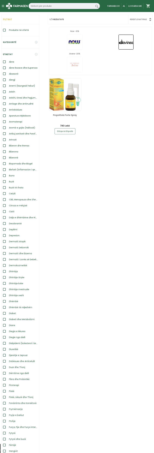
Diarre (12, 325)
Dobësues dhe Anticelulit (22, 361)
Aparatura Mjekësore (20, 115)
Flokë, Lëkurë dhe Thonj (21, 397)
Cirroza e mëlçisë (18, 205)
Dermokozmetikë (18, 265)
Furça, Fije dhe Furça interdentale (23, 427)
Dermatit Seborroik (19, 247)
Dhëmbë (13, 301)
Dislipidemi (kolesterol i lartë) (23, 343)
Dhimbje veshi (16, 295)
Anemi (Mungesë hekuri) (22, 85)
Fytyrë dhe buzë (17, 439)
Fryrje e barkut (16, 415)
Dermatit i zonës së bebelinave (23, 259)
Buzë (11, 181)
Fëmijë (12, 445)
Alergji (12, 79)
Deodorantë (15, 223)
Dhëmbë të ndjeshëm (20, 307)
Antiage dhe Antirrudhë (21, 103)
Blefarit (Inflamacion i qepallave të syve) (23, 169)
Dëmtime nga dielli (19, 373)
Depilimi (13, 229)
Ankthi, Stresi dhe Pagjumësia (23, 97)
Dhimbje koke (16, 283)
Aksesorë (13, 73)
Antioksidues (15, 109)
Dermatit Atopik (17, 241)
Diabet (12, 313)
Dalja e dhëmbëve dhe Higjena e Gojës (23, 217)
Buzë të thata (16, 187)
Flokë (11, 391)
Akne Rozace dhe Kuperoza (23, 67)
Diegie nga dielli (17, 337)
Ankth (12, 91)
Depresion (14, 235)
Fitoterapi (14, 385)
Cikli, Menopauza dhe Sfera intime (23, 199)
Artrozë (13, 139)
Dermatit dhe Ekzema (20, 253)
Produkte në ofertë (19, 30)
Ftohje (12, 421)
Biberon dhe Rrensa (19, 145)
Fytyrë (12, 433)
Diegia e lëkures (17, 331)
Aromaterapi (15, 121)
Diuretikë (13, 349)
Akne (11, 61)
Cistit (11, 211)
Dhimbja (13, 271)
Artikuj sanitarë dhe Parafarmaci (23, 133)
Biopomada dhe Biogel (20, 163)
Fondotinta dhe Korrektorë (23, 403)
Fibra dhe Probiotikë (19, 379)
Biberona (13, 151)
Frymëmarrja (16, 409)
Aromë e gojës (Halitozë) (22, 127)
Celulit (12, 193)
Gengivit (13, 451)
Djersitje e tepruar (18, 355)
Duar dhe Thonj (17, 367)
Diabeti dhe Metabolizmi (21, 319)
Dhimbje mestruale (19, 289)
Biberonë (13, 157)
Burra (11, 175)
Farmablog (113, 5)
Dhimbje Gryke (16, 277)
